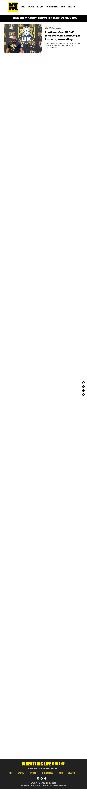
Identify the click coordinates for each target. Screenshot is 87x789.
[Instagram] (83, 390)
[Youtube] (83, 386)
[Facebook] (83, 382)
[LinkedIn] (83, 394)
